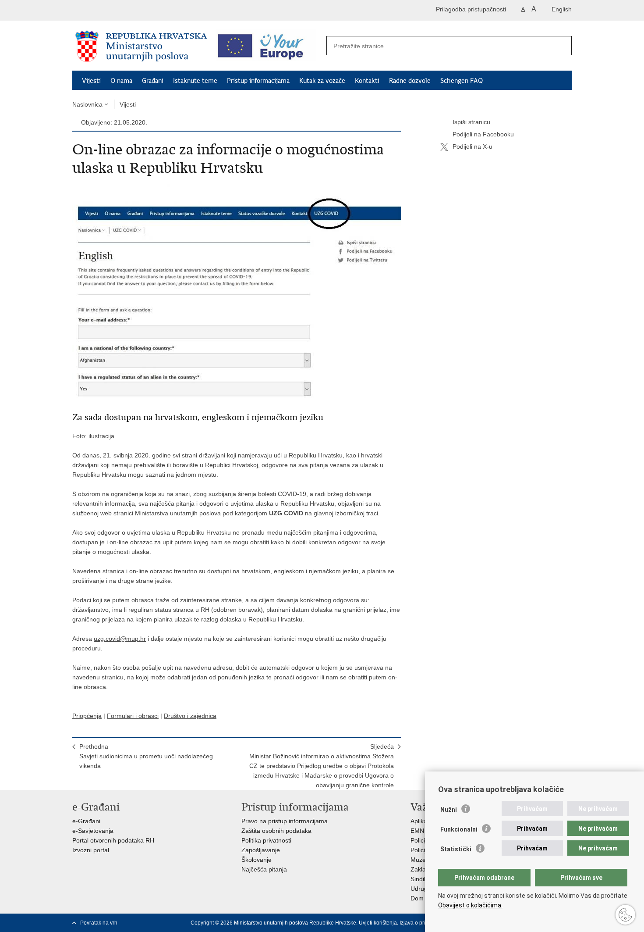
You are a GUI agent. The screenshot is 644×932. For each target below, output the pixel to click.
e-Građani (86, 821)
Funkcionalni (459, 829)
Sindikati (422, 878)
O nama (121, 81)
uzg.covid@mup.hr (120, 638)
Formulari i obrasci (133, 715)
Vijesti (91, 81)
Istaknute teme (195, 81)
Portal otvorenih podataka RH (113, 840)
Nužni (448, 809)
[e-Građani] (109, 10)
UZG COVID (286, 513)
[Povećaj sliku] (236, 292)
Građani (152, 81)
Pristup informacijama (258, 81)
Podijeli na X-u (472, 146)
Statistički (455, 849)
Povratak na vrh (98, 923)
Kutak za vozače (322, 81)
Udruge (420, 888)
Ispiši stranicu (471, 121)
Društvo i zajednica (190, 715)
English (562, 9)
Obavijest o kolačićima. (470, 905)
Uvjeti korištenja (378, 923)
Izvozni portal (90, 849)
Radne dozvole (410, 81)
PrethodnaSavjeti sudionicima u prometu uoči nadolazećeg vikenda (146, 756)
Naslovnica (87, 104)
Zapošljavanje (260, 849)
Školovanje (256, 859)
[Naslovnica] (141, 46)
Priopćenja (87, 715)
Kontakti (367, 81)
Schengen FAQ (461, 81)
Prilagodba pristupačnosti (471, 9)
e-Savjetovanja (92, 830)
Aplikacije (423, 821)
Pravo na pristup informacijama (284, 821)
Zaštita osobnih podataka (276, 830)
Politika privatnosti (266, 840)
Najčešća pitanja (264, 869)
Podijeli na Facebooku (483, 134)
